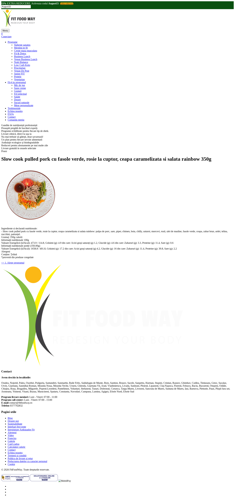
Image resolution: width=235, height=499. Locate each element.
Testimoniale (14, 108)
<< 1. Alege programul (12, 262)
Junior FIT (19, 73)
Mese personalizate (23, 105)
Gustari (17, 91)
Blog (10, 418)
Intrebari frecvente (17, 426)
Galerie (11, 441)
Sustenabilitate (15, 424)
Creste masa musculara (25, 50)
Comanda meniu (16, 119)
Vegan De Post (21, 70)
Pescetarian (19, 68)
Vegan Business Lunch (25, 59)
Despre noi (13, 421)
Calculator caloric (16, 447)
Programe (12, 42)
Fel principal (20, 94)
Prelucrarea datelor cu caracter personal (27, 461)
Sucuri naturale (21, 102)
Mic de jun (19, 85)
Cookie (11, 464)
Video (11, 435)
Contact (12, 117)
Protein (17, 76)
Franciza (12, 438)
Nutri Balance (21, 62)
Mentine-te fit (21, 47)
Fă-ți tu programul (17, 82)
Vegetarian (19, 79)
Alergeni (12, 432)
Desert (17, 99)
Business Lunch (22, 56)
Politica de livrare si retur (20, 458)
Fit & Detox (20, 53)
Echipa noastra (15, 111)
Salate (17, 96)
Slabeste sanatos (22, 45)
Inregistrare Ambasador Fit (21, 429)
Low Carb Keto (22, 65)
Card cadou (13, 444)
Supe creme (20, 88)
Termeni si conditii (17, 455)
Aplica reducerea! (66, 4)
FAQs (11, 114)
